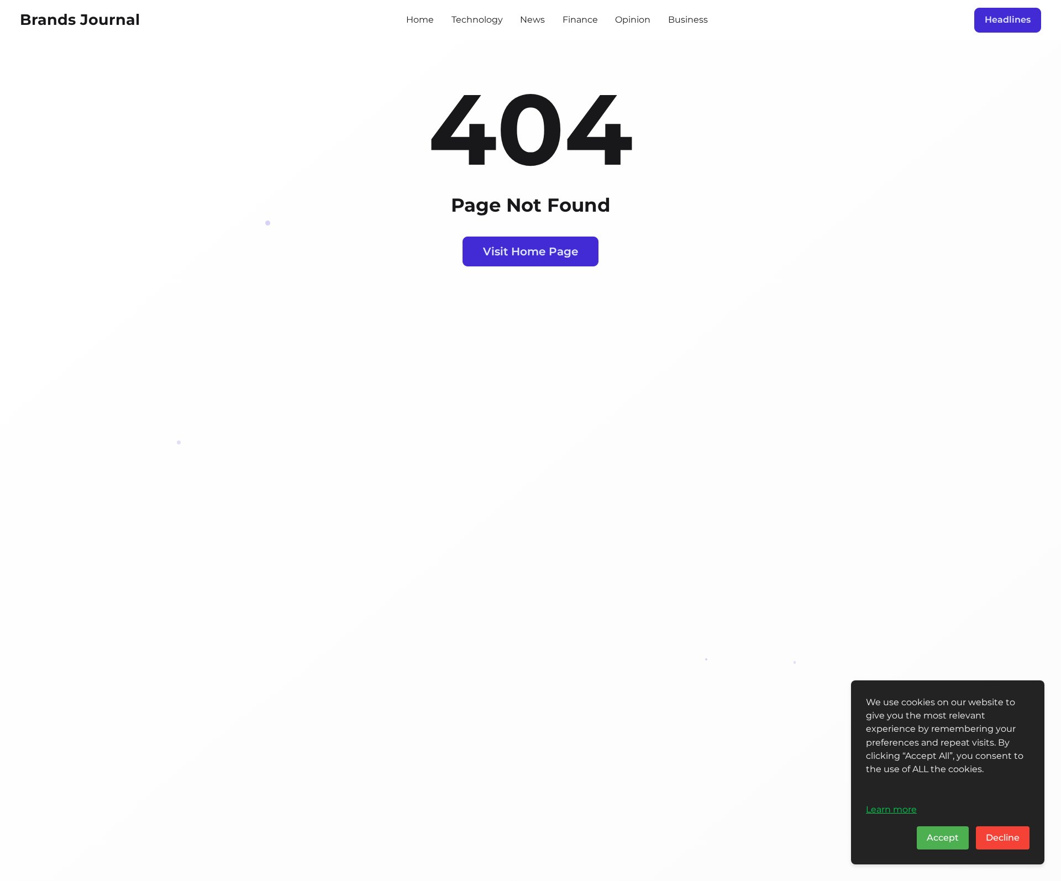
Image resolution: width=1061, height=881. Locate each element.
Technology (477, 19)
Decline (1003, 837)
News (532, 19)
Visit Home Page (530, 251)
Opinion (632, 19)
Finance (580, 19)
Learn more (891, 809)
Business (688, 19)
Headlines (1008, 19)
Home (420, 19)
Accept (943, 837)
